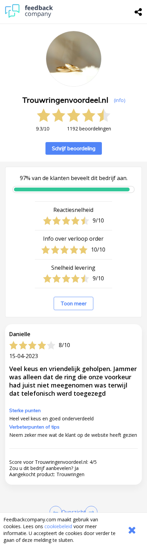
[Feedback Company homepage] (29, 16)
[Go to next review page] (89, 512)
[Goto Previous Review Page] (57, 512)
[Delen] (138, 12)
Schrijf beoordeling (73, 148)
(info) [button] (119, 100)
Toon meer (73, 303)
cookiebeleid (58, 526)
